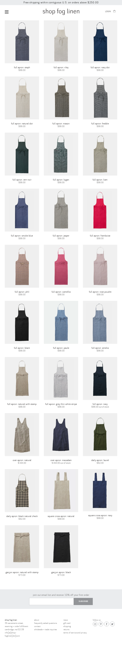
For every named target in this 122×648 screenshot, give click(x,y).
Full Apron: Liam (100, 179)
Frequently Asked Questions (45, 623)
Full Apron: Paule (61, 348)
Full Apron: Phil (22, 291)
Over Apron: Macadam (61, 460)
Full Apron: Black (22, 348)
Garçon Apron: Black (61, 572)
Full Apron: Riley (61, 67)
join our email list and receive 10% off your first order (61, 595)
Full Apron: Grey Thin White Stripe (61, 404)
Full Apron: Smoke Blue (22, 235)
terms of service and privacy (75, 632)
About (36, 620)
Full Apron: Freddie (100, 123)
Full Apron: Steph (22, 67)
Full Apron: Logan (61, 179)
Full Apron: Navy (100, 404)
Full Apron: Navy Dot (100, 67)
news (65, 620)
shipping (67, 626)
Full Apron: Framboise (100, 235)
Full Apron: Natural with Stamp (22, 404)
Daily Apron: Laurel (100, 460)
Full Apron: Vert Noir (22, 179)
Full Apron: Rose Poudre (100, 291)
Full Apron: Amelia (100, 348)
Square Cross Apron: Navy (100, 515)
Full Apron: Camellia (61, 291)
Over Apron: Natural (22, 460)
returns (66, 629)
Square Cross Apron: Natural (61, 516)
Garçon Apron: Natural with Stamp (22, 572)
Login (108, 11)
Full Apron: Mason (61, 123)
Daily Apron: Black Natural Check (22, 516)
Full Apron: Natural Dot (22, 123)
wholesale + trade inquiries (45, 629)
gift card (66, 623)
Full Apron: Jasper (61, 235)
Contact (37, 626)
